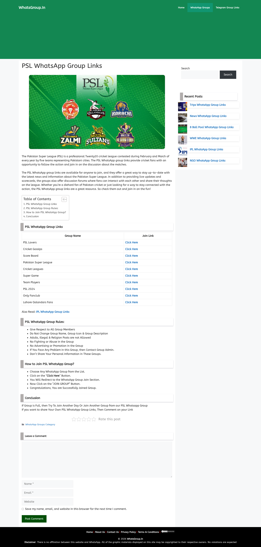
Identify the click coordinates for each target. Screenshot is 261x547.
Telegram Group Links (227, 7)
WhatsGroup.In (32, 7)
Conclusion (32, 216)
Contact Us (113, 532)
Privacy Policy (128, 532)
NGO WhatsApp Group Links (207, 160)
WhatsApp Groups (200, 7)
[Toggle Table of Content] (62, 199)
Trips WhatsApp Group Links (208, 104)
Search (185, 68)
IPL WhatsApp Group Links (52, 311)
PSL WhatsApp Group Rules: (42, 208)
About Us (100, 532)
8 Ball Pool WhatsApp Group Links (212, 127)
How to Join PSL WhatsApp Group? (46, 212)
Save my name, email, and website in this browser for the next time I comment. (76, 509)
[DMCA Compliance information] (168, 532)
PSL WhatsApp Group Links (41, 204)
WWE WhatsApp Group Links (208, 138)
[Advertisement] (130, 38)
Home (181, 7)
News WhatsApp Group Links (208, 116)
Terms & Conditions (148, 532)
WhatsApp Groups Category (40, 424)
